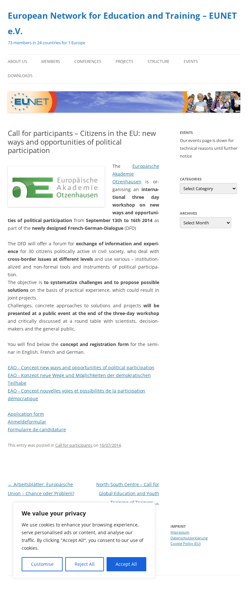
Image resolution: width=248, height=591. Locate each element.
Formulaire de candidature (37, 429)
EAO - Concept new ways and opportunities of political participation (81, 367)
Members (50, 61)
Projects (124, 61)
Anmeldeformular (27, 422)
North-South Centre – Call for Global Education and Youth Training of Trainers (127, 493)
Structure (159, 61)
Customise (42, 564)
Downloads (20, 75)
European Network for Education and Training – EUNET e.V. (122, 23)
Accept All (126, 564)
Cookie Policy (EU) (185, 543)
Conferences (87, 61)
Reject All (85, 564)
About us (17, 61)
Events (191, 61)
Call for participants (73, 445)
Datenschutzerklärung (189, 537)
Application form (26, 414)
